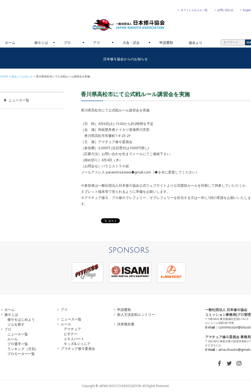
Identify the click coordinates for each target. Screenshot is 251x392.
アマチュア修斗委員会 (78, 348)
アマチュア (72, 329)
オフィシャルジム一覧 (194, 10)
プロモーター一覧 (21, 353)
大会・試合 (131, 42)
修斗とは (41, 42)
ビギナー (70, 333)
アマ (96, 42)
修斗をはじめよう (21, 319)
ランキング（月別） (22, 348)
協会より (195, 42)
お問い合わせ (225, 10)
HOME (4, 76)
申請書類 (166, 42)
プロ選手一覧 (17, 344)
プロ (67, 42)
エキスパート (74, 338)
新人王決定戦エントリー (136, 314)
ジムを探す (16, 324)
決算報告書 (125, 324)
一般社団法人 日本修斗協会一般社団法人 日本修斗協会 (128, 25)
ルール (12, 339)
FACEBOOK (219, 363)
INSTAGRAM (239, 363)
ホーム (10, 42)
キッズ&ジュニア (77, 343)
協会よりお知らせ (22, 76)
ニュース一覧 (19, 100)
